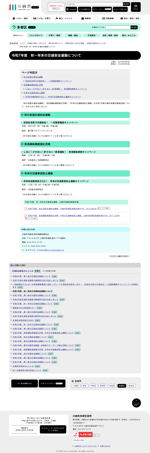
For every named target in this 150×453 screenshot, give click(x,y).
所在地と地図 (79, 440)
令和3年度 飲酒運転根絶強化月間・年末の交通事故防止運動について (46, 349)
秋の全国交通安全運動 (33, 77)
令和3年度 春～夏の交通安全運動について (35, 358)
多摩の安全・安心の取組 (74, 43)
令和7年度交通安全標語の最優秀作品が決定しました (38, 280)
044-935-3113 (84, 429)
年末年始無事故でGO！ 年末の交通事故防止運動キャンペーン (53, 97)
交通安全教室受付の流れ (26, 320)
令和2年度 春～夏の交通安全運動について (35, 362)
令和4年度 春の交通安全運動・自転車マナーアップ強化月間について (46, 345)
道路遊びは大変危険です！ (27, 308)
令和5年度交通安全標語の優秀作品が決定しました (37, 316)
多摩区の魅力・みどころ (36, 43)
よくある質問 (84, 9)
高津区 (103, 386)
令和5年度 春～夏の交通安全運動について (35, 329)
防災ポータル (56, 7)
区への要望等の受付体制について (30, 370)
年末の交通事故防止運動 (34, 93)
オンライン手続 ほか (120, 9)
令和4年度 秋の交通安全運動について (33, 337)
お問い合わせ (105, 446)
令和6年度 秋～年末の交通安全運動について (36, 304)
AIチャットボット (101, 9)
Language (72, 9)
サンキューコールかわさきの (53, 429)
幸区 (85, 386)
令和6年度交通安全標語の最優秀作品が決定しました (38, 299)
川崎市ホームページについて (86, 446)
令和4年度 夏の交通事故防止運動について (35, 341)
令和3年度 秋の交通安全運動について (33, 354)
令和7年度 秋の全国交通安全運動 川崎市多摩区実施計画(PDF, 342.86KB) (68, 209)
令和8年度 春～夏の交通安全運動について (35, 276)
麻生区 (131, 386)
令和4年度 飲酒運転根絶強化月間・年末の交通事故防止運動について (46, 333)
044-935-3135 (34, 242)
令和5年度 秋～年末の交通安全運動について (36, 324)
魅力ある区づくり (56, 43)
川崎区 (76, 386)
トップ (22, 43)
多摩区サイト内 (98, 27)
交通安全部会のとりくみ (96, 43)
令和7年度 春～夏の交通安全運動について (35, 295)
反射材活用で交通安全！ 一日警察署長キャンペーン (48, 81)
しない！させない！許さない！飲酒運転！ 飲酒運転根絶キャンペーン (56, 89)
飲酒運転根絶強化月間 (33, 85)
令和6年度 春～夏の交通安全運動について (35, 312)
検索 (127, 4)
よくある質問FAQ (24, 383)
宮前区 (112, 386)
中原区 (93, 386)
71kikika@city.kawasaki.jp (50, 250)
